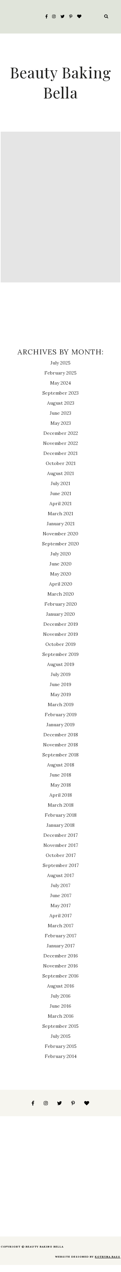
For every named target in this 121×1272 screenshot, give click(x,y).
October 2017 (61, 855)
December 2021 (60, 453)
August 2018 (60, 765)
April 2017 (60, 916)
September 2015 (60, 1026)
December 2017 (60, 835)
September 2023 (60, 393)
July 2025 (60, 363)
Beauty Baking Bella (60, 82)
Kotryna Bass (107, 1256)
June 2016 (60, 1006)
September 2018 (60, 755)
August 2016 (60, 986)
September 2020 (60, 544)
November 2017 (60, 845)
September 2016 (60, 976)
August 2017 (60, 875)
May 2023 (60, 423)
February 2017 (60, 936)
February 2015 (61, 1046)
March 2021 (60, 514)
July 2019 (61, 674)
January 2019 (60, 725)
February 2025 (60, 373)
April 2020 (60, 584)
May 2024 (60, 383)
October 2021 (61, 463)
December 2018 (60, 735)
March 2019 (61, 704)
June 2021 (60, 493)
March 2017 (60, 926)
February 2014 (61, 1056)
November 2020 (60, 534)
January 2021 (61, 524)
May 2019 (60, 694)
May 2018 (60, 785)
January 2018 (60, 825)
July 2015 (61, 1036)
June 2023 (60, 413)
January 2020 (60, 614)
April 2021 (60, 503)
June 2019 (60, 684)
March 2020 (60, 594)
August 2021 (60, 473)
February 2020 (60, 604)
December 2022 (60, 433)
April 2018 (60, 795)
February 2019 (61, 715)
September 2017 (61, 865)
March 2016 (61, 1016)
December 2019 (60, 624)
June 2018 (60, 775)
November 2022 (60, 443)
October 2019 (60, 644)
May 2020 (60, 574)
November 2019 (60, 634)
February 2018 (61, 815)
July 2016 (61, 996)
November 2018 (60, 745)
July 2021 (60, 483)
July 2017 (60, 885)
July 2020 (60, 554)
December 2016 (60, 956)
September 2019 (60, 654)
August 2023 (60, 403)
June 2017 (60, 895)
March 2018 (61, 805)
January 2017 (61, 946)
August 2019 (60, 664)
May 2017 (60, 905)
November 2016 (60, 966)
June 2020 (60, 564)
